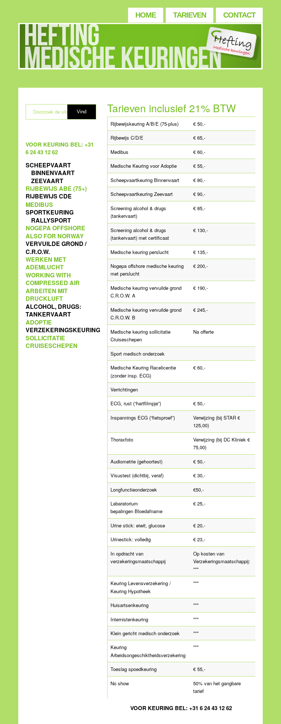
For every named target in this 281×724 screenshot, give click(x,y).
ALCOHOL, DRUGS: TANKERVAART (53, 310)
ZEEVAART (47, 181)
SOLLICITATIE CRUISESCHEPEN (52, 342)
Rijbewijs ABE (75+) (56, 188)
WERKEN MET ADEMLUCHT (46, 263)
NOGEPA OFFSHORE (55, 228)
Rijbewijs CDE (49, 196)
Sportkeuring (50, 212)
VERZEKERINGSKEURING (63, 330)
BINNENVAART (53, 172)
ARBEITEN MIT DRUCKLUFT (47, 295)
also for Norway (55, 236)
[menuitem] (145, 13)
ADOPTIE (39, 322)
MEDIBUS (39, 204)
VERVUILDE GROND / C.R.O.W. (56, 247)
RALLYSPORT (51, 220)
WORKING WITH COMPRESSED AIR (53, 279)
